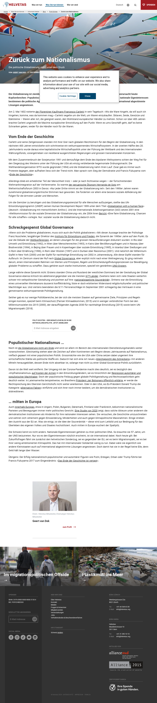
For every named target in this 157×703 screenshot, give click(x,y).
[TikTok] (23, 637)
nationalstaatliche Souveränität (92, 279)
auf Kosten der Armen (44, 373)
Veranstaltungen (57, 612)
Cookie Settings (67, 96)
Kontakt (54, 602)
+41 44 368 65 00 (123, 607)
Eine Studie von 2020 (86, 410)
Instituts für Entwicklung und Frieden (75, 236)
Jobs (53, 615)
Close (88, 96)
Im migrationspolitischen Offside (36, 574)
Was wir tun (37, 4)
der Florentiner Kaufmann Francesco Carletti (59, 111)
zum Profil (67, 527)
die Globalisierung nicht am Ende (36, 348)
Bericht (103, 213)
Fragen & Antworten (58, 607)
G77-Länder (91, 276)
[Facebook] (11, 637)
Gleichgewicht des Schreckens (113, 359)
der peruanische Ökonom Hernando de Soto (92, 184)
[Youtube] (29, 637)
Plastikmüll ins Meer (102, 574)
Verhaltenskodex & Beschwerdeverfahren (66, 617)
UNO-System (119, 265)
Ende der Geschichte (21, 174)
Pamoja (88, 695)
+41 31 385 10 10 (123, 634)
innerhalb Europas (24, 407)
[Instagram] (17, 637)
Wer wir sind (72, 4)
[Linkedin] (35, 637)
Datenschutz (68, 695)
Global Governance (64, 258)
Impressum (79, 695)
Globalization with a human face (125, 206)
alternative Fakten (31, 387)
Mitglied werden (57, 610)
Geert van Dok (41, 521)
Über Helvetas (56, 599)
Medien (53, 605)
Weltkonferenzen (39, 240)
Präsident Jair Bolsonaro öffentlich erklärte (99, 380)
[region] (79, 86)
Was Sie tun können (54, 4)
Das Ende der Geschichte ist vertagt (77, 460)
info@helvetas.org (123, 609)
